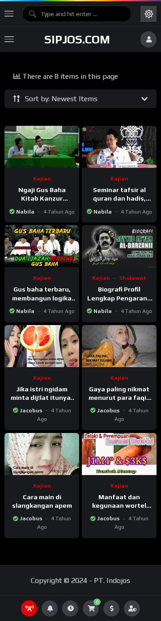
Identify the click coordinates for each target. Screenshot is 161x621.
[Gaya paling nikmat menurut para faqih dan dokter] (119, 346)
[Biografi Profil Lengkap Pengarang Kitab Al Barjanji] (119, 246)
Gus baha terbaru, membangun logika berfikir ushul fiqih (42, 298)
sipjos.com (77, 39)
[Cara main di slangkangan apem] (41, 454)
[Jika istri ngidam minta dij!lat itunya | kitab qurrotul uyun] (41, 346)
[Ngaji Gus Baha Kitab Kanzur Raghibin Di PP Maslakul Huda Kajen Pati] (41, 147)
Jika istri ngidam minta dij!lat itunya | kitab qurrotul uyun (42, 397)
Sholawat (132, 278)
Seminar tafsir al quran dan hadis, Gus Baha (119, 198)
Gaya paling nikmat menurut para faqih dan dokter (119, 397)
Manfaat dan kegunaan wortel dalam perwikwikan (119, 505)
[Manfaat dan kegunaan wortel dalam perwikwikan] (119, 454)
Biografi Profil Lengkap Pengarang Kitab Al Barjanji (119, 298)
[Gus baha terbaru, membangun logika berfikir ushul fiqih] (41, 246)
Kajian (42, 179)
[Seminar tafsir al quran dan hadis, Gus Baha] (119, 147)
